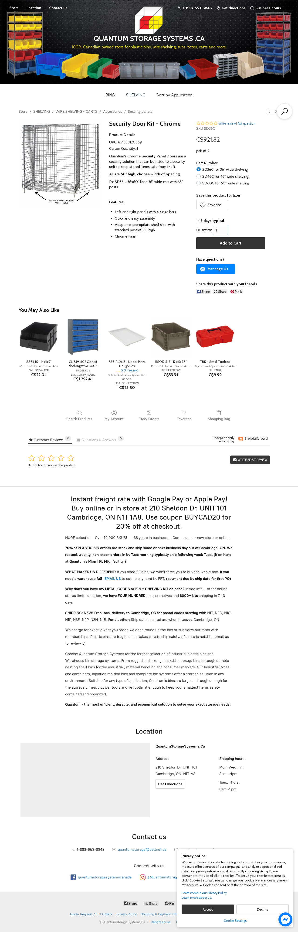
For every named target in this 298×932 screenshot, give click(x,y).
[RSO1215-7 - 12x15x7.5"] (171, 336)
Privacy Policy (126, 914)
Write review (227, 123)
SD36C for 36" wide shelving (225, 169)
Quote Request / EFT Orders (91, 914)
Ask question (246, 123)
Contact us (58, 8)
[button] (212, 204)
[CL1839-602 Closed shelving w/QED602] (83, 336)
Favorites (184, 419)
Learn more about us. (197, 897)
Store (14, 8)
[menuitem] (269, 111)
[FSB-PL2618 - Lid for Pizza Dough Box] (127, 336)
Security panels (140, 111)
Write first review (252, 460)
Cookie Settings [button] (235, 920)
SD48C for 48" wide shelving (225, 176)
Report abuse (161, 922)
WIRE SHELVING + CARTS (76, 111)
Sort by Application (174, 95)
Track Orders (149, 419)
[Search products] (284, 111)
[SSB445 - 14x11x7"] (39, 336)
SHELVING (135, 95)
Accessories (112, 111)
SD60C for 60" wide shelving (225, 183)
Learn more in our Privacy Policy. (204, 893)
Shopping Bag (219, 419)
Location (34, 8)
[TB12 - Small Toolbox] (215, 336)
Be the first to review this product (51, 465)
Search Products (79, 419)
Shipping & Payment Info (159, 914)
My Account (114, 419)
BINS (110, 95)
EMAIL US (112, 578)
